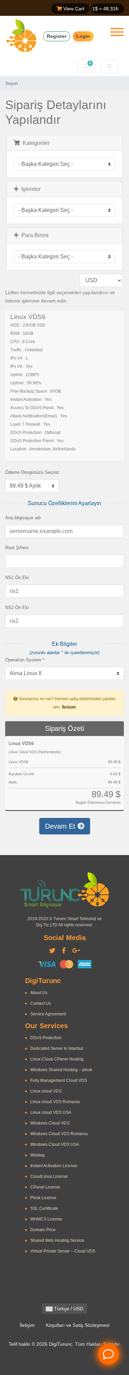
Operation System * (24, 659)
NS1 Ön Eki (17, 577)
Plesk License (43, 1197)
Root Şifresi (17, 547)
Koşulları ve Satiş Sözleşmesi (77, 1325)
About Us (38, 992)
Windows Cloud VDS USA (54, 1144)
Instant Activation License (53, 1165)
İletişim (69, 707)
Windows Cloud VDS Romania (59, 1133)
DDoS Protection (46, 1037)
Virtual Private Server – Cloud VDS (62, 1251)
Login (83, 36)
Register (56, 36)
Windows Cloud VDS (49, 1123)
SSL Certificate (44, 1208)
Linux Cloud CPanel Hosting (57, 1059)
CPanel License (45, 1187)
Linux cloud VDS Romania (55, 1101)
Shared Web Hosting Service (57, 1240)
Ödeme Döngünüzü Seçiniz (32, 472)
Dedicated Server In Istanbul (56, 1048)
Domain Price (43, 1229)
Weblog (37, 1155)
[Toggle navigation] (117, 32)
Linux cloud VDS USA (50, 1112)
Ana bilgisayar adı (23, 517)
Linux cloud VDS (46, 1091)
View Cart (73, 8)
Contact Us (40, 1003)
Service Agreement (48, 1014)
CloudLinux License (49, 1176)
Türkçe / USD (68, 1308)
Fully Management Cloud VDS (58, 1080)
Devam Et (61, 826)
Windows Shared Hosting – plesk (61, 1069)
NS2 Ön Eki (17, 607)
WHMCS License (46, 1219)
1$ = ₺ (105, 8)
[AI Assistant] (108, 1354)
